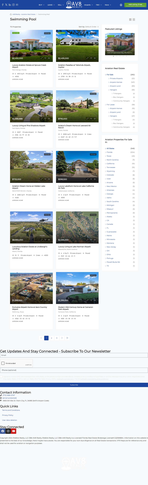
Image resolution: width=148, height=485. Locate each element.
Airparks (87, 5)
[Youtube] (13, 431)
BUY (40, 5)
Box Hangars (118, 97)
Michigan (110, 205)
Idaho (109, 198)
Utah (109, 179)
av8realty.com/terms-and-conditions (94, 379)
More (107, 5)
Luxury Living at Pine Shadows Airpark (28, 126)
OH (108, 251)
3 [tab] (121, 57)
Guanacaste (111, 232)
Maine (109, 235)
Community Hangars (121, 101)
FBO (97, 5)
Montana (110, 243)
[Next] (62, 338)
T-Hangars (117, 93)
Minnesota (111, 239)
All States (110, 148)
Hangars (113, 90)
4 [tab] (124, 57)
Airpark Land (115, 86)
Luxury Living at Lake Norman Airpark (74, 247)
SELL (60, 5)
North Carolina (113, 160)
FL (108, 228)
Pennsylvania (112, 213)
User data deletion (9, 420)
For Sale (47, 33)
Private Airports (116, 78)
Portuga (110, 258)
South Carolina (113, 201)
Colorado (110, 175)
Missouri (110, 209)
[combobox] (91, 26)
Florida (109, 152)
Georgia (110, 194)
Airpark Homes (116, 82)
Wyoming (111, 171)
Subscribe (74, 385)
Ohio (109, 254)
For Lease (111, 105)
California (110, 164)
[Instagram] (8, 431)
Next (131, 44)
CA (108, 220)
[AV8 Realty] (74, 465)
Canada (110, 224)
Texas (109, 156)
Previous (108, 44)
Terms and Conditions (11, 410)
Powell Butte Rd (113, 262)
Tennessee (111, 167)
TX (108, 266)
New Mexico (111, 186)
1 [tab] (114, 57)
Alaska (109, 217)
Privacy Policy (7, 415)
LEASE (50, 5)
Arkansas (110, 190)
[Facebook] (2, 431)
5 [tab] (127, 57)
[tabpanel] (120, 44)
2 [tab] (118, 57)
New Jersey (111, 247)
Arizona (110, 182)
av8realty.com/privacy (65, 379)
